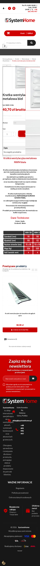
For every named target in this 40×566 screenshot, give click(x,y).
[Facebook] (9, 8)
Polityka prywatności (20, 493)
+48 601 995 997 (32, 10)
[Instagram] (13, 8)
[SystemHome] (20, 21)
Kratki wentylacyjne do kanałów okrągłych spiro (20, 314)
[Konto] (4, 8)
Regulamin (20, 488)
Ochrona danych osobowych (20, 497)
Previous (7, 156)
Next (7, 65)
